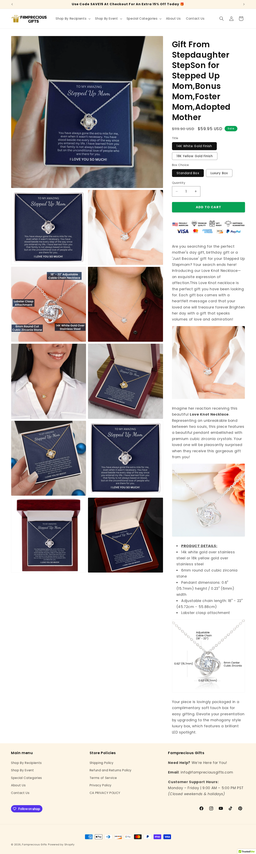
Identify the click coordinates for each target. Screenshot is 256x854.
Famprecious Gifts (34, 844)
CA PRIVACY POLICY (105, 793)
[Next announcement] (244, 4)
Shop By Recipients (26, 763)
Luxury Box (219, 173)
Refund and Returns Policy (111, 770)
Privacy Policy (101, 785)
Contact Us (20, 793)
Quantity (178, 183)
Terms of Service (103, 778)
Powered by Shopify (61, 844)
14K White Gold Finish (194, 146)
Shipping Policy (102, 763)
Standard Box (188, 173)
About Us (18, 785)
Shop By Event (22, 770)
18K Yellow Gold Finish (195, 156)
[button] (72, 18)
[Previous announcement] (12, 4)
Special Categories (26, 778)
